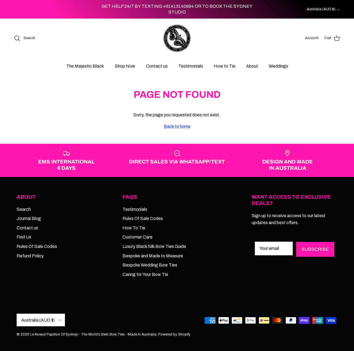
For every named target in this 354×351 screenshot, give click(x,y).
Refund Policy (30, 255)
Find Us (24, 237)
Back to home (177, 126)
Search (24, 209)
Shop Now (125, 66)
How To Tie (134, 228)
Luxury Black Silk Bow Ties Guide (154, 246)
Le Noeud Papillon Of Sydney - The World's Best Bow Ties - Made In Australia (93, 334)
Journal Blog (29, 218)
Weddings (278, 66)
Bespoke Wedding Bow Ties (150, 265)
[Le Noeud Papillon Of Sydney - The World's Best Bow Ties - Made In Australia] (177, 38)
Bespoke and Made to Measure (153, 255)
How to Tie (224, 66)
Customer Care (137, 237)
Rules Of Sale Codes (37, 246)
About (252, 66)
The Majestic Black (85, 66)
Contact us (157, 66)
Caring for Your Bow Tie (145, 274)
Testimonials (190, 66)
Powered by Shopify (174, 334)
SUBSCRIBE (315, 249)
